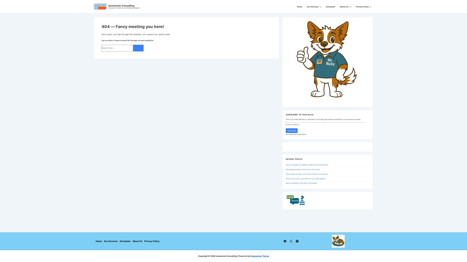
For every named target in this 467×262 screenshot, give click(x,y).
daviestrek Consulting (121, 5)
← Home (116, 40)
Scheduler (330, 6)
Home (299, 6)
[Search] (138, 48)
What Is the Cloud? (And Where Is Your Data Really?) (306, 179)
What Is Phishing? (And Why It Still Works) (301, 183)
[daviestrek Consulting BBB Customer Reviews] (296, 205)
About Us (344, 6)
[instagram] (297, 241)
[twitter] (291, 241)
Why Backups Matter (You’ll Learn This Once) (303, 169)
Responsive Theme (260, 256)
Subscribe (291, 130)
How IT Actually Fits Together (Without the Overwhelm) (307, 165)
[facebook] (285, 241)
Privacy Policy (362, 6)
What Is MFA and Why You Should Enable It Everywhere (307, 174)
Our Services (313, 6)
